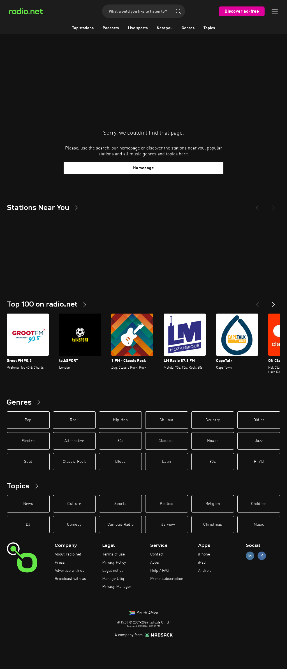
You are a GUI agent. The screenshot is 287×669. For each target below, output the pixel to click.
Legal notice (112, 571)
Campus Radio (120, 525)
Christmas (212, 525)
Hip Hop (120, 420)
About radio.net (68, 554)
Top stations (83, 28)
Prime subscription (166, 579)
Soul (28, 462)
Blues (120, 462)
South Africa (147, 613)
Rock (74, 420)
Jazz (259, 441)
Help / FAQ (159, 571)
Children (259, 504)
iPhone (204, 554)
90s (213, 462)
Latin (166, 462)
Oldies (259, 420)
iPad (202, 562)
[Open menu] (274, 11)
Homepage (143, 168)
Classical (166, 441)
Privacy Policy (114, 562)
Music (259, 525)
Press (60, 562)
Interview (166, 525)
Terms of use (113, 554)
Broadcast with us (70, 579)
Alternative (74, 441)
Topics (209, 28)
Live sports (138, 28)
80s (120, 441)
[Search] (178, 11)
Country (212, 420)
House (213, 441)
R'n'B (259, 462)
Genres (188, 28)
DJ (28, 525)
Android (205, 571)
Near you (165, 28)
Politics (166, 504)
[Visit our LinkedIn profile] (250, 556)
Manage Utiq (113, 579)
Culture (74, 504)
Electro (28, 441)
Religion (212, 504)
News (28, 504)
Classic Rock (74, 462)
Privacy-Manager (116, 587)
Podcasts (111, 28)
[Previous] (257, 205)
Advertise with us (69, 571)
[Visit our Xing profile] (262, 556)
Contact (157, 554)
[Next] (273, 205)
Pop (28, 420)
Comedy (74, 525)
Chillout (166, 420)
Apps (154, 562)
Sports (120, 504)
